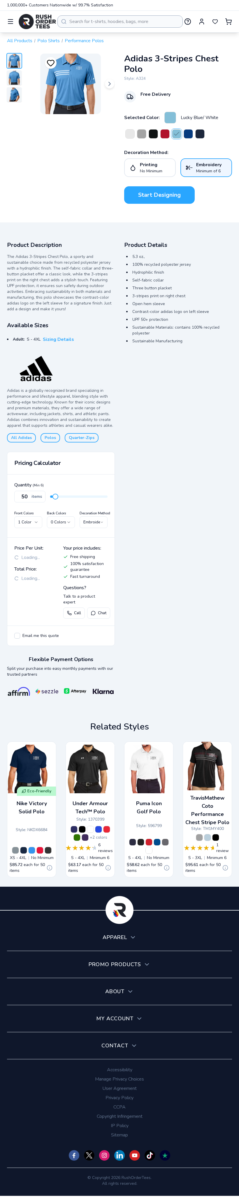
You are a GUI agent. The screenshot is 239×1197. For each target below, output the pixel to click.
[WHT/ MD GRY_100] (90, 829)
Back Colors (56, 513)
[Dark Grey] (199, 837)
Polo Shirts (48, 41)
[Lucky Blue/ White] (170, 117)
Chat (102, 613)
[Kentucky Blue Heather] (207, 837)
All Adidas (21, 437)
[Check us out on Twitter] (89, 1155)
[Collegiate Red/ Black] (165, 134)
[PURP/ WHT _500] (85, 837)
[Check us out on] (119, 1155)
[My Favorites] (215, 21)
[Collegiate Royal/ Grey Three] (188, 134)
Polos (50, 437)
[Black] (48, 850)
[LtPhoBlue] (31, 850)
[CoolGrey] (15, 850)
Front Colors (24, 513)
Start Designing (159, 195)
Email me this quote (40, 635)
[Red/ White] (106, 829)
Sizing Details (58, 339)
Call (77, 613)
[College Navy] (23, 850)
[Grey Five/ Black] (141, 134)
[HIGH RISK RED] (148, 842)
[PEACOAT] (132, 842)
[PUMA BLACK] (140, 842)
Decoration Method (95, 513)
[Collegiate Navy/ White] (200, 134)
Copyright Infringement (120, 1116)
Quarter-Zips (81, 437)
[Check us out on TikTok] (150, 1155)
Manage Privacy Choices (119, 1079)
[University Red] (39, 850)
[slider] (55, 497)
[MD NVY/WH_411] (74, 829)
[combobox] (120, 21)
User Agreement (119, 1088)
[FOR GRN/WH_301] (76, 837)
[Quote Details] (49, 868)
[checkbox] (17, 636)
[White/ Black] (130, 134)
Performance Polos (84, 41)
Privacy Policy (119, 1098)
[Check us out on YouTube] (134, 1155)
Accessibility (119, 1070)
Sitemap (119, 1135)
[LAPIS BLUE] (157, 842)
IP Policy (120, 1125)
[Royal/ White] (98, 829)
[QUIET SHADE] (165, 842)
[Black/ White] (153, 134)
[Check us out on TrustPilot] (165, 1155)
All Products (19, 41)
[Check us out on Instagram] (104, 1155)
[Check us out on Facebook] (74, 1155)
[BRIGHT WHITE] (148, 850)
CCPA (119, 1107)
